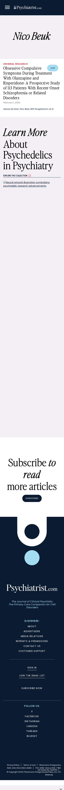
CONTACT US (32, 646)
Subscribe (32, 498)
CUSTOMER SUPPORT (32, 651)
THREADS (32, 731)
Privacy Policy (13, 765)
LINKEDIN (32, 726)
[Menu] (7, 8)
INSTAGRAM (32, 721)
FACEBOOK (32, 716)
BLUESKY (32, 736)
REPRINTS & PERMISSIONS (32, 641)
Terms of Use (29, 765)
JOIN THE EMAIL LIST (32, 675)
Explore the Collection (15, 175)
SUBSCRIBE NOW (31, 688)
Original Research (15, 63)
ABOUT (32, 626)
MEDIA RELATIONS (32, 636)
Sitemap (49, 774)
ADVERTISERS (32, 631)
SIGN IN (32, 667)
